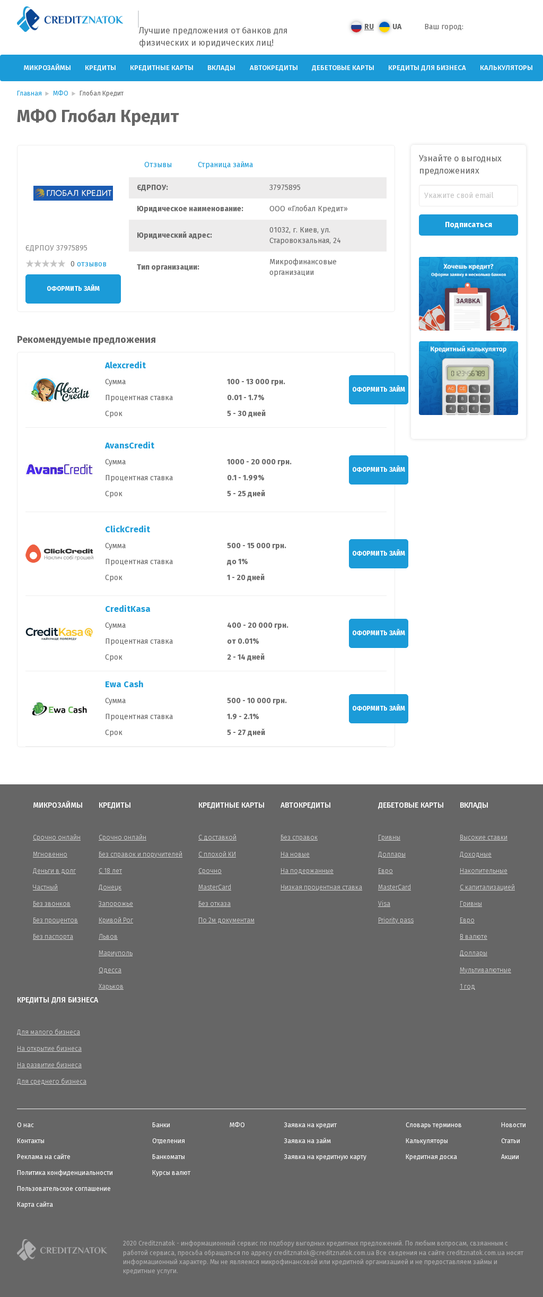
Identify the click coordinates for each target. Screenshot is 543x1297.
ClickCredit (127, 529)
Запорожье (116, 903)
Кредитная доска (431, 1157)
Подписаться (468, 224)
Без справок (299, 837)
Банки (161, 1125)
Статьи (510, 1141)
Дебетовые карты (343, 68)
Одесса (110, 970)
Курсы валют (171, 1173)
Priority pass (396, 920)
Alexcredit (125, 365)
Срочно (210, 871)
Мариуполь (116, 953)
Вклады (221, 68)
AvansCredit (129, 445)
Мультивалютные (485, 970)
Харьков (111, 986)
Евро (385, 871)
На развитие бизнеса (49, 1065)
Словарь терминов (434, 1125)
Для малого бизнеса (48, 1032)
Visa (384, 903)
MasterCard (214, 887)
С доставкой (217, 837)
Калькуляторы (506, 68)
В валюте (473, 936)
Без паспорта (53, 936)
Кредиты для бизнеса (427, 68)
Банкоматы (168, 1157)
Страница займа (225, 164)
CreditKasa (128, 609)
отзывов (92, 264)
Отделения (168, 1141)
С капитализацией (487, 887)
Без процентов (55, 920)
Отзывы (158, 164)
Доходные (476, 854)
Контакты (31, 1141)
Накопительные (483, 871)
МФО (60, 93)
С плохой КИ (217, 854)
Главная (29, 93)
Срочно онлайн (57, 837)
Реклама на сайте (44, 1157)
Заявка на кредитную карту (325, 1157)
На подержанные (307, 871)
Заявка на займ (307, 1141)
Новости (513, 1125)
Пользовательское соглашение (64, 1188)
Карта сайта (35, 1204)
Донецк (110, 887)
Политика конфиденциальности (65, 1173)
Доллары (392, 854)
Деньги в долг (54, 871)
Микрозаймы (47, 68)
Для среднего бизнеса (51, 1081)
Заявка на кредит (310, 1125)
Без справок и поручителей (140, 854)
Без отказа (214, 903)
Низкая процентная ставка (321, 887)
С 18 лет (110, 871)
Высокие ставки (483, 837)
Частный (45, 887)
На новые (295, 854)
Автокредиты (274, 68)
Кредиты (100, 68)
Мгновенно (50, 854)
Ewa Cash (124, 684)
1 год (467, 986)
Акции (510, 1157)
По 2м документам (226, 920)
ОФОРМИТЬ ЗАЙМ (73, 288)
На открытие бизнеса (49, 1048)
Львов (108, 936)
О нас (25, 1125)
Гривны (389, 837)
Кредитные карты (162, 68)
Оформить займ (378, 389)
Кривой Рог (116, 920)
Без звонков (52, 903)
